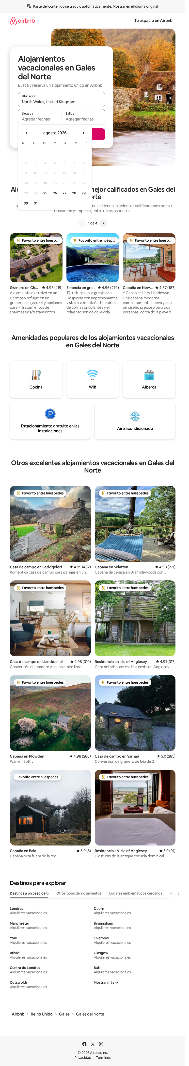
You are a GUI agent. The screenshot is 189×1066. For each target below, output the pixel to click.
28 (74, 193)
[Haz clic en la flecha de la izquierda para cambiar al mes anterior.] (26, 133)
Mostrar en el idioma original (135, 6)
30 (26, 203)
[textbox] (40, 119)
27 (64, 193)
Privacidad (83, 1057)
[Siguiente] (103, 223)
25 (45, 193)
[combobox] (61, 102)
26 (55, 193)
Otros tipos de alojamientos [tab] (78, 893)
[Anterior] (82, 223)
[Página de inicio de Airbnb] (22, 20)
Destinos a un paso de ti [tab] (29, 893)
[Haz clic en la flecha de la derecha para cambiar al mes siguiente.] (83, 133)
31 (35, 203)
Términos (103, 1057)
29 (84, 193)
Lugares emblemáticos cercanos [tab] (135, 893)
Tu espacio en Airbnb (153, 20)
